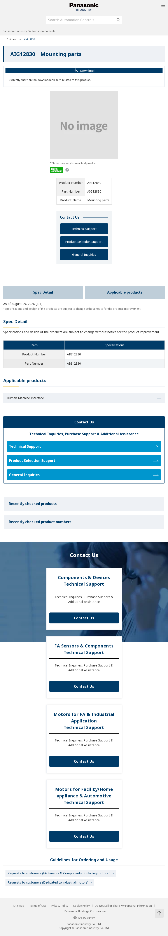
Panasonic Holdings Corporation (85, 911)
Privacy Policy (59, 906)
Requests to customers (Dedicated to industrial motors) (48, 882)
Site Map (18, 906)
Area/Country (86, 918)
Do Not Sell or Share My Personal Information (123, 906)
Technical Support (84, 229)
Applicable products (124, 292)
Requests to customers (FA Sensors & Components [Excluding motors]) (59, 873)
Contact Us (84, 618)
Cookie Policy (81, 906)
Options (11, 39)
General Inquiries (84, 254)
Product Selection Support (84, 242)
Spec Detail (43, 292)
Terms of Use (37, 906)
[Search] (118, 20)
